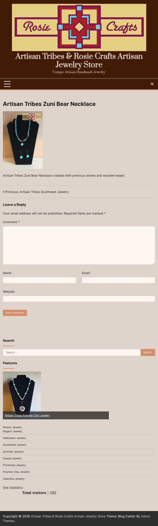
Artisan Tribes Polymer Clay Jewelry (27, 415)
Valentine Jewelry (14, 478)
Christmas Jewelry (14, 465)
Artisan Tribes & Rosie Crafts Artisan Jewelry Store (79, 61)
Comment (11, 222)
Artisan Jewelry (12, 427)
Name (7, 273)
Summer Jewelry (13, 451)
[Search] (152, 84)
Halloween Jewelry (14, 438)
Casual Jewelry (12, 458)
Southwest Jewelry (15, 444)
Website (8, 291)
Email (86, 273)
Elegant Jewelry (13, 431)
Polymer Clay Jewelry (16, 471)
